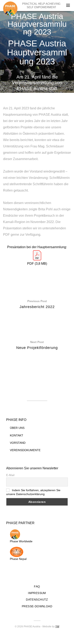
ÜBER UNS (17, 427)
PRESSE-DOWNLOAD (37, 606)
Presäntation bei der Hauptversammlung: (37, 247)
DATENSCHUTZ (37, 599)
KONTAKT (16, 435)
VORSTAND (17, 442)
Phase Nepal (18, 558)
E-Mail (10, 475)
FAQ (37, 586)
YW (57, 626)
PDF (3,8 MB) (37, 263)
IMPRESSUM (37, 593)
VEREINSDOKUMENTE (25, 450)
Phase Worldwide (21, 541)
